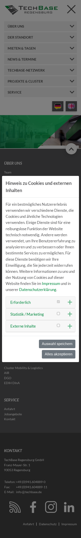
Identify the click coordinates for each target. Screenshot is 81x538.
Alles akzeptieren (58, 354)
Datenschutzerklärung (37, 289)
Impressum (51, 283)
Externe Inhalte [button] (23, 326)
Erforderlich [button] (20, 302)
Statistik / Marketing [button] (27, 314)
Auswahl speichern (57, 344)
